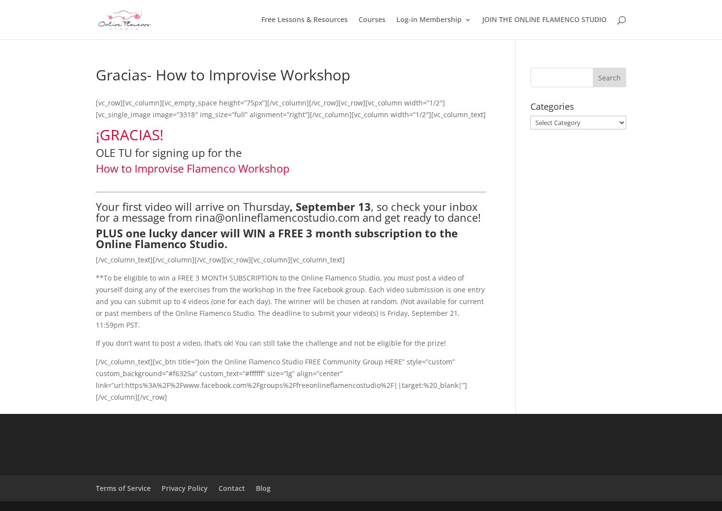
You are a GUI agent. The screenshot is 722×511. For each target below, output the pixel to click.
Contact (232, 488)
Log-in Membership (429, 20)
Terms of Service (123, 488)
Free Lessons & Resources (304, 20)
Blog (263, 488)
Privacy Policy (185, 488)
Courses (372, 20)
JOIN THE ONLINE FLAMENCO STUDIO (544, 20)
